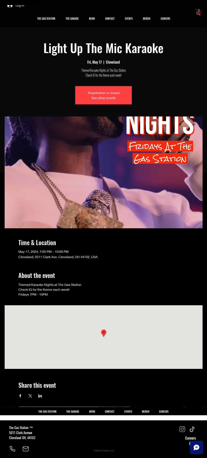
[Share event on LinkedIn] (40, 395)
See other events (103, 97)
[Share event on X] (30, 395)
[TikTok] (192, 429)
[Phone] (12, 448)
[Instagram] (182, 429)
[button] (199, 12)
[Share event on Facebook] (20, 395)
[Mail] (26, 449)
